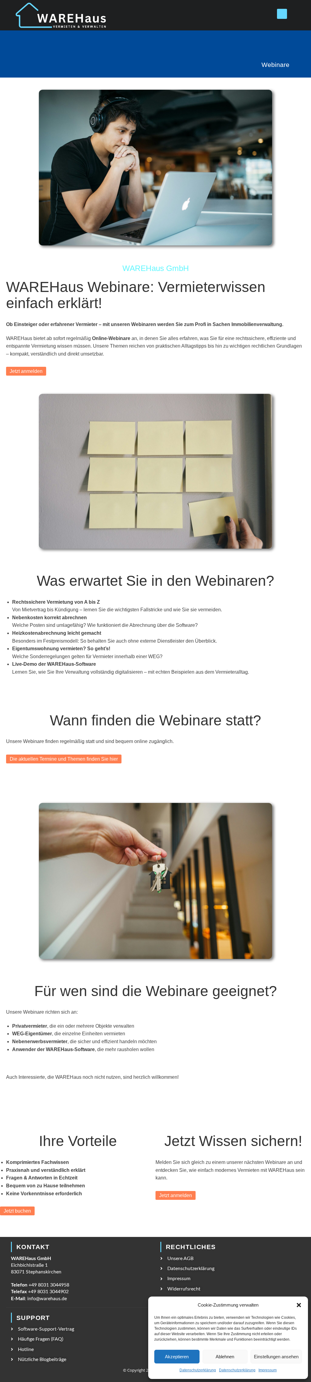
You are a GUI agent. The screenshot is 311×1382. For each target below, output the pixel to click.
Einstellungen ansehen (276, 1356)
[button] (299, 1305)
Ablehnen (225, 1356)
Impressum (267, 1370)
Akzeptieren (177, 1356)
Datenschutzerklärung (197, 1370)
